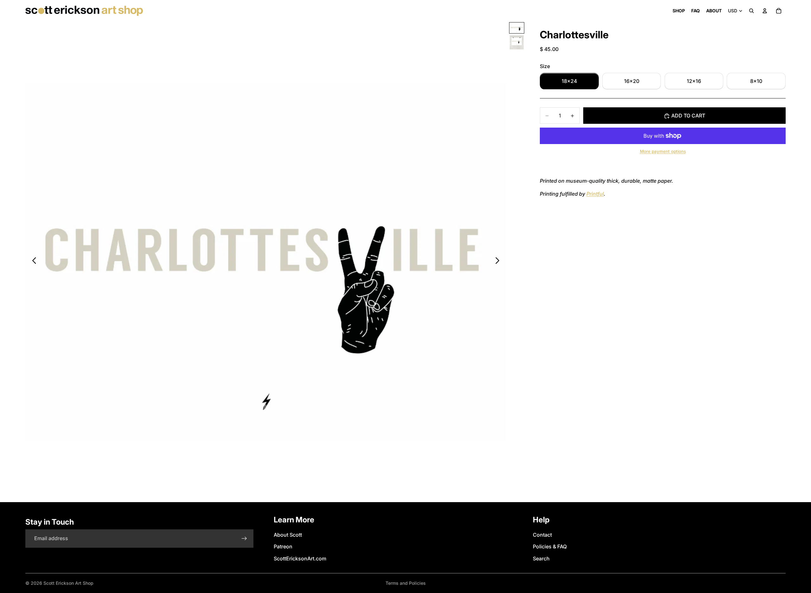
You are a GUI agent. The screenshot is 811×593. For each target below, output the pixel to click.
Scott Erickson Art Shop (68, 583)
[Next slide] (499, 262)
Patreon (283, 546)
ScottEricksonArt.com (300, 558)
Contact (542, 535)
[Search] (751, 11)
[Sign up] (244, 538)
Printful (595, 194)
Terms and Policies (406, 583)
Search (541, 558)
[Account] (765, 11)
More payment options (663, 151)
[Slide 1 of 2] (517, 28)
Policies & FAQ (550, 546)
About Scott (288, 535)
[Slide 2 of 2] (517, 42)
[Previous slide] (32, 262)
